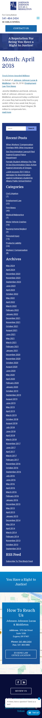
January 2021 (12, 350)
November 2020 (13, 358)
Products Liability (13, 243)
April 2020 (10, 379)
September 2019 (13, 395)
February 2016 (12, 496)
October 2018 (12, 419)
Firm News (11, 86)
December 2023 (13, 274)
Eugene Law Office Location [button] (21, 654)
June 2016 (10, 480)
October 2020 (12, 363)
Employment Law (13, 200)
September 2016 (13, 472)
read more (6, 112)
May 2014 (10, 524)
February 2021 (12, 346)
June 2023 (10, 286)
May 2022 (10, 298)
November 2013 (13, 540)
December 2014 (13, 520)
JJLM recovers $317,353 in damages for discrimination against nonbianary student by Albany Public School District (19, 176)
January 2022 (12, 314)
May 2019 (10, 407)
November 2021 (13, 322)
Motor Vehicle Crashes (16, 222)
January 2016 (12, 500)
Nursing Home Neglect (16, 229)
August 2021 (11, 330)
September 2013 (13, 548)
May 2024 (10, 266)
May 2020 (10, 375)
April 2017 (10, 451)
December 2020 (13, 354)
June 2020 (10, 371)
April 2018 (10, 435)
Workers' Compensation (17, 250)
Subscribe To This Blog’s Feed (19, 561)
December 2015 (13, 504)
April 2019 (10, 411)
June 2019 (10, 403)
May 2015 (10, 508)
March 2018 (11, 439)
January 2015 (12, 516)
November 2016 (13, 464)
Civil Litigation (12, 193)
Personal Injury (12, 236)
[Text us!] (33, 713)
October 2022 (12, 294)
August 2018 (11, 423)
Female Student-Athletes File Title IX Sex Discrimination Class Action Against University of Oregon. (21, 165)
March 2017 (11, 455)
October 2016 (12, 468)
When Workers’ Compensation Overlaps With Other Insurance (19, 146)
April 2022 (10, 302)
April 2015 (10, 512)
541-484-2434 (10, 18)
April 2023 (10, 290)
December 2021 (13, 318)
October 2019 (12, 391)
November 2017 (13, 443)
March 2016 (11, 492)
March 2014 (11, 532)
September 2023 (13, 282)
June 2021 (10, 334)
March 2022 (11, 306)
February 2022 (12, 310)
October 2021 (12, 326)
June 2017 (10, 447)
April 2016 (10, 488)
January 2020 (12, 387)
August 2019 (11, 399)
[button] (38, 18)
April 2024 (10, 270)
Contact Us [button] (21, 28)
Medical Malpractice (15, 215)
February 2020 (12, 383)
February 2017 (12, 460)
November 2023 (13, 278)
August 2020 (11, 367)
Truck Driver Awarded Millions (16, 76)
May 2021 (10, 338)
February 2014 (12, 536)
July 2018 (10, 427)
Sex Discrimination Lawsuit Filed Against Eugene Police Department (20, 154)
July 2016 (10, 476)
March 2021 (11, 342)
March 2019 (11, 415)
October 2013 (12, 544)
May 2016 (10, 484)
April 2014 (10, 528)
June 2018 (10, 431)
